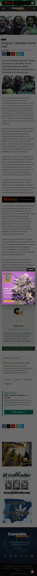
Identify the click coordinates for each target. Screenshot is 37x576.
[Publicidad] (18, 288)
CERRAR (31, 269)
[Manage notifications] (32, 571)
